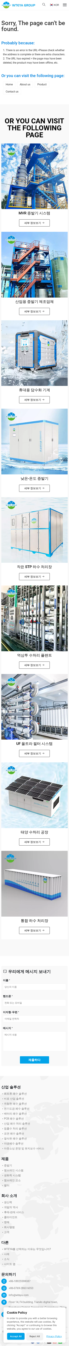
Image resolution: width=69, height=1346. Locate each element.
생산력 (8, 1202)
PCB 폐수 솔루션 (14, 1118)
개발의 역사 (11, 1207)
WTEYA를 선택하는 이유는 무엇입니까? (27, 1249)
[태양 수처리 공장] (34, 795)
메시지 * (8, 1028)
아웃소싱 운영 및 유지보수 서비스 (24, 1148)
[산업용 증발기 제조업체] (34, 265)
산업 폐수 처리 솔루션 (17, 1123)
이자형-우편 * (11, 1012)
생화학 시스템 (12, 1175)
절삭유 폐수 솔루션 (15, 1138)
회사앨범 (9, 1227)
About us (25, 84)
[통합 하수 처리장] (34, 884)
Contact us (12, 91)
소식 (6, 1259)
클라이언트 (10, 1217)
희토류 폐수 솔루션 (15, 1093)
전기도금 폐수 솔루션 (16, 1108)
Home (9, 84)
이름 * (6, 980)
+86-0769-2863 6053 (21, 1288)
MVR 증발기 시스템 (34, 213)
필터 (6, 1185)
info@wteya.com (19, 1295)
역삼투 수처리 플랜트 (34, 655)
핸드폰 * (8, 996)
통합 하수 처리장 (34, 921)
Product (42, 84)
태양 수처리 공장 (34, 832)
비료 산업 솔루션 (14, 1098)
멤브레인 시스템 (13, 1170)
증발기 (8, 1165)
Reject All (34, 1336)
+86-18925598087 (19, 1281)
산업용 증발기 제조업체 (34, 302)
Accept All (15, 1336)
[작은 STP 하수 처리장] (34, 530)
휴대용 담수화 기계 (34, 390)
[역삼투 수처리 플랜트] (34, 618)
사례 (6, 1254)
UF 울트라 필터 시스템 (34, 744)
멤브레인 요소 (12, 1180)
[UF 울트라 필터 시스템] (34, 707)
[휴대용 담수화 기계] (34, 353)
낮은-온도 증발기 (34, 478)
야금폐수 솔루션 (13, 1143)
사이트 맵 (9, 1264)
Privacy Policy (54, 1336)
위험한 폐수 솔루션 (15, 1103)
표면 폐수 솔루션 (14, 1133)
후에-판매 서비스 (14, 1212)
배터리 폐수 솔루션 (15, 1113)
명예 (6, 1222)
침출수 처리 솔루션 (15, 1128)
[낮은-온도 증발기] (34, 441)
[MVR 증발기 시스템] (34, 176)
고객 (6, 1232)
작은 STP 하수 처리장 (34, 567)
